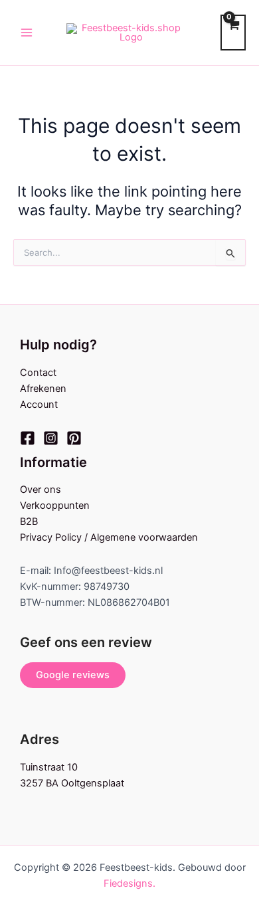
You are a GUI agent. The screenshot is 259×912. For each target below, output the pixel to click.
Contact (38, 373)
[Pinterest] (74, 438)
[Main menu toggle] (26, 32)
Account (39, 404)
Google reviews (73, 675)
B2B (29, 521)
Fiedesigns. (129, 883)
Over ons (40, 490)
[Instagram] (50, 438)
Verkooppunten (55, 505)
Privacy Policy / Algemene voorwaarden (109, 537)
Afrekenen (43, 389)
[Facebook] (27, 438)
